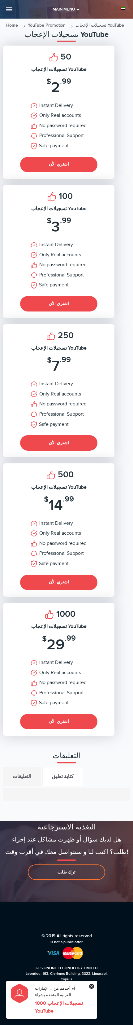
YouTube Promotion (47, 25)
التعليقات (22, 776)
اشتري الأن (59, 164)
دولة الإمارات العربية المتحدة (123, 8)
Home (12, 25)
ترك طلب (66, 872)
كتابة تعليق (63, 776)
